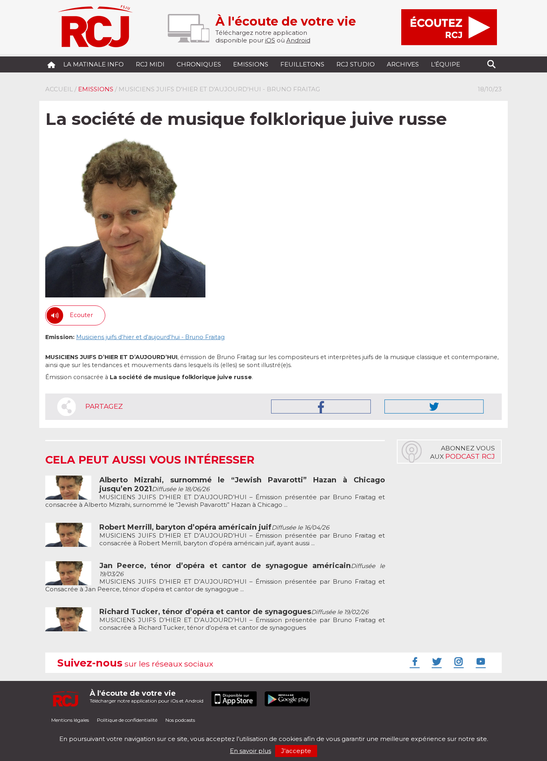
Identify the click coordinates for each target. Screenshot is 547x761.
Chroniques (199, 64)
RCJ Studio (355, 64)
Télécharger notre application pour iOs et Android (146, 696)
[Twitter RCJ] (436, 661)
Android (298, 40)
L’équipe (445, 64)
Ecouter (81, 315)
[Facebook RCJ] (414, 661)
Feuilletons (302, 64)
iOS (270, 40)
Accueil (59, 89)
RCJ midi (150, 64)
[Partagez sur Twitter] (434, 407)
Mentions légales (70, 720)
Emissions (250, 64)
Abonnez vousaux (462, 452)
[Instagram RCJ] (458, 661)
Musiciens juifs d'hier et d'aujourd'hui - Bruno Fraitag (150, 337)
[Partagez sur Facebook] (321, 407)
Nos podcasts (180, 720)
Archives (403, 64)
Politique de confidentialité (127, 720)
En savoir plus (250, 751)
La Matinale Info (93, 64)
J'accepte (296, 751)
